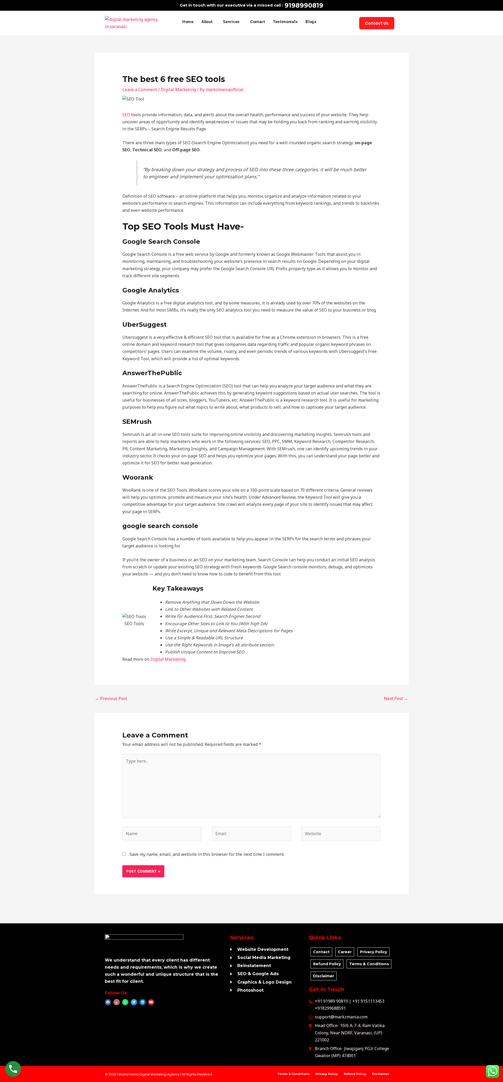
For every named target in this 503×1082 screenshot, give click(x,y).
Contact (257, 21)
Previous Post (111, 698)
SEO (126, 115)
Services (231, 21)
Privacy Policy (326, 1074)
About (207, 21)
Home (188, 21)
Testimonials (285, 21)
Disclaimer (380, 1074)
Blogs (311, 21)
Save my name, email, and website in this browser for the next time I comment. (207, 854)
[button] (208, 22)
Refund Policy (355, 1074)
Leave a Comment (139, 89)
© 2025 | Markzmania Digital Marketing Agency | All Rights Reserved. (159, 1074)
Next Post (396, 698)
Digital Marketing (178, 89)
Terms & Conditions (293, 1074)
